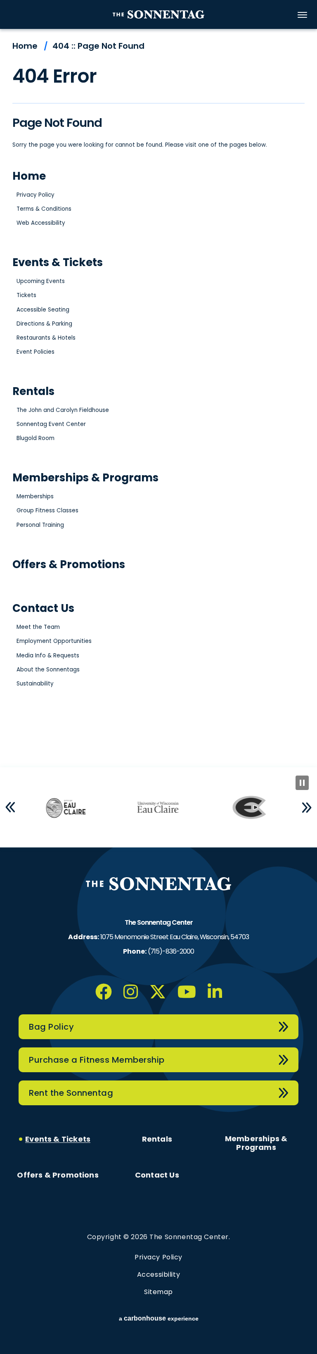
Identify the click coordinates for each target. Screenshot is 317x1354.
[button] (10, 807)
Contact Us (43, 608)
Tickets (26, 295)
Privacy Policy (35, 195)
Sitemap (158, 1292)
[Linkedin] (215, 991)
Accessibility (158, 1274)
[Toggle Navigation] (302, 14)
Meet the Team (38, 627)
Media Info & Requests (48, 655)
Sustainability (35, 684)
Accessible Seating (43, 310)
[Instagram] (130, 991)
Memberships (35, 496)
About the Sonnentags (48, 669)
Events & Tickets (57, 262)
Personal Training (40, 525)
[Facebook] (103, 991)
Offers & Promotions (68, 564)
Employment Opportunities (54, 641)
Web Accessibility (41, 223)
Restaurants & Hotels (46, 338)
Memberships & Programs (85, 477)
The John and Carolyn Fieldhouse (63, 410)
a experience (159, 1318)
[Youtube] (186, 991)
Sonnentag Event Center (51, 424)
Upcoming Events (41, 281)
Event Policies (35, 352)
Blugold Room (35, 438)
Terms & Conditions (44, 209)
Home (25, 46)
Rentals (33, 391)
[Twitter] (157, 991)
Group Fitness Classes (47, 510)
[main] (158, 398)
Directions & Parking (44, 324)
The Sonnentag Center (158, 14)
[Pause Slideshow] (302, 783)
